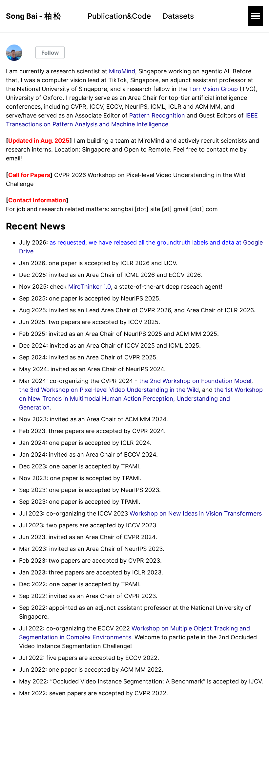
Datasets (178, 15)
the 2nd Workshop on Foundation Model (195, 380)
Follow (50, 52)
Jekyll (59, 766)
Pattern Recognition (157, 115)
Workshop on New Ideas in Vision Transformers (196, 513)
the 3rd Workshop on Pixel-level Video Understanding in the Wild (109, 389)
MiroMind (122, 71)
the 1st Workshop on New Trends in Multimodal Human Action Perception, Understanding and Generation (141, 398)
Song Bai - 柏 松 (33, 15)
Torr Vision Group (213, 88)
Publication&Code (119, 15)
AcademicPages (80, 766)
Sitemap (17, 747)
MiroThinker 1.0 (89, 286)
